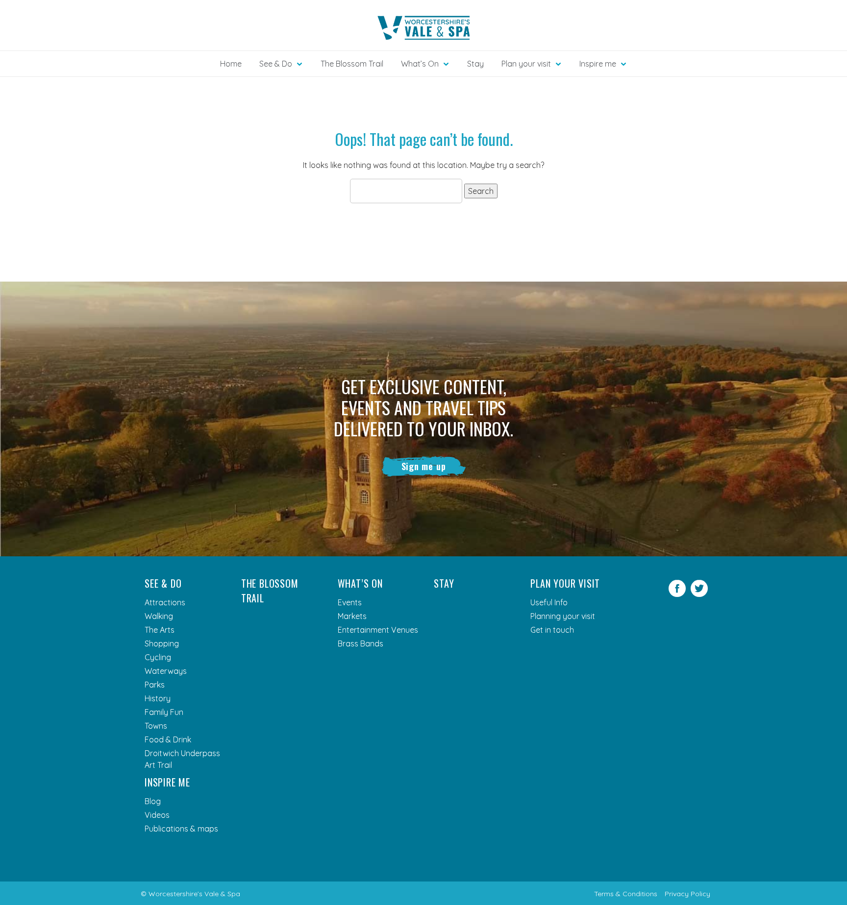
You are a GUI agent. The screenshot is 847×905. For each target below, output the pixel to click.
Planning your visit (562, 616)
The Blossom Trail (352, 64)
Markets (352, 616)
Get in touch (552, 630)
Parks (155, 685)
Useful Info (549, 602)
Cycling (158, 657)
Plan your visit (565, 583)
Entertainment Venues (378, 630)
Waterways (166, 671)
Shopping (162, 643)
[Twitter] (699, 594)
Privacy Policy (687, 893)
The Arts (159, 630)
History (158, 698)
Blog (153, 801)
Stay (475, 64)
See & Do (163, 583)
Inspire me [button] (597, 64)
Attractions (165, 602)
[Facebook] (677, 594)
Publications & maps (181, 829)
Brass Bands (360, 643)
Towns (156, 726)
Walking (159, 616)
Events (350, 602)
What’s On (360, 583)
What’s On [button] (420, 64)
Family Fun (164, 712)
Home (231, 64)
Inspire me (167, 782)
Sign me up (423, 466)
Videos (157, 815)
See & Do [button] (275, 64)
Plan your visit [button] (526, 64)
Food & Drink (168, 739)
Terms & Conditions (625, 893)
